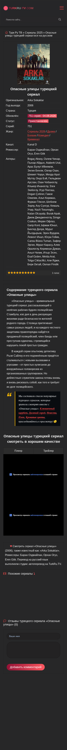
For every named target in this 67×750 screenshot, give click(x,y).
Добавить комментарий (25, 667)
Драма (51, 131)
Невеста (51, 413)
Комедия (43, 135)
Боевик (31, 135)
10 (34, 272)
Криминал (33, 139)
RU (21, 8)
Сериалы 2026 (36, 131)
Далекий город (37, 413)
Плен (21, 417)
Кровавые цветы (35, 417)
